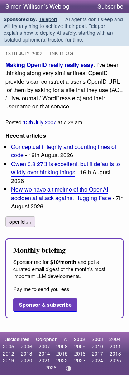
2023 (80, 360)
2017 (97, 353)
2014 (44, 353)
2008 (62, 346)
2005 (8, 346)
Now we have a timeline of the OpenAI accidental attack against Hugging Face (61, 193)
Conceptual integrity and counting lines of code (63, 150)
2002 (79, 339)
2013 (26, 353)
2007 (44, 346)
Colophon (47, 339)
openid (20, 221)
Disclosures (16, 339)
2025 (115, 360)
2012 (8, 353)
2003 (97, 339)
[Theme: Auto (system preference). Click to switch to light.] (68, 368)
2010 (97, 346)
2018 (115, 353)
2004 (115, 339)
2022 (62, 360)
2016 (80, 353)
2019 (8, 360)
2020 (26, 360)
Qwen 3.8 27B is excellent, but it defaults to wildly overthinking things (65, 168)
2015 (62, 353)
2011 (115, 346)
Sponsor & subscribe (45, 304)
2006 (26, 346)
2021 (44, 360)
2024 (97, 360)
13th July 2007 (39, 122)
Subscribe (110, 6)
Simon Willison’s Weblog (37, 6)
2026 (51, 367)
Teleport (48, 19)
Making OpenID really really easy (49, 65)
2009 (80, 346)
